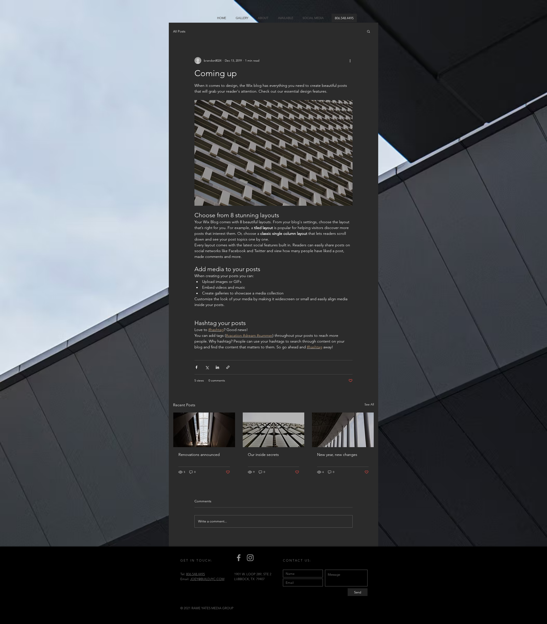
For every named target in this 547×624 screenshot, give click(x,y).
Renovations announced (199, 454)
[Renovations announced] (204, 430)
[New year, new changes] (343, 430)
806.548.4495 (195, 574)
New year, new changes (337, 454)
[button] (368, 31)
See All (369, 404)
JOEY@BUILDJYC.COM (207, 579)
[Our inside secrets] (273, 430)
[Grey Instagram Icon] (250, 557)
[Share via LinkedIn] (217, 367)
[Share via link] (228, 367)
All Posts (179, 31)
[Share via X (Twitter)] (207, 367)
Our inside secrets (263, 454)
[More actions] (350, 60)
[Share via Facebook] (196, 367)
